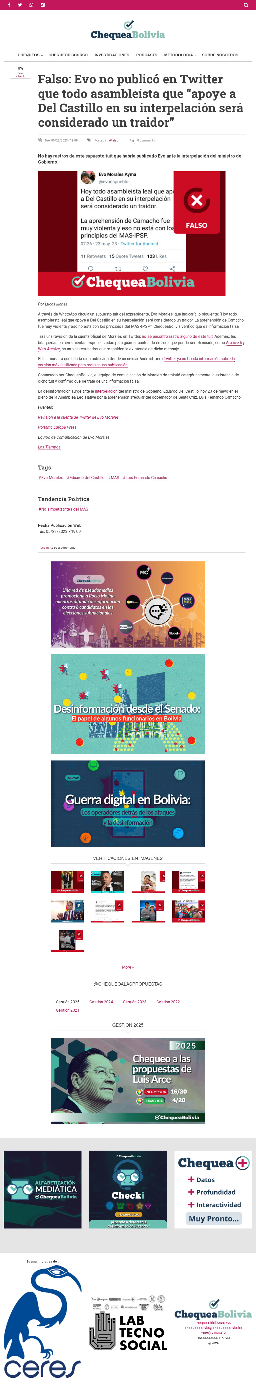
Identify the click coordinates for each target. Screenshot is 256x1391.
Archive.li (234, 342)
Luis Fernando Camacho (146, 477)
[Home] (128, 29)
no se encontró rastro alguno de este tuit (177, 336)
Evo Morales (52, 477)
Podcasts (146, 55)
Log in (44, 547)
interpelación (106, 391)
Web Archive (49, 349)
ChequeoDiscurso (68, 55)
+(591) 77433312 (213, 1333)
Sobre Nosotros (220, 55)
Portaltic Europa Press (57, 427)
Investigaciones (112, 55)
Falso (114, 140)
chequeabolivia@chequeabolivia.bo (213, 1328)
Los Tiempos (49, 447)
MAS (115, 477)
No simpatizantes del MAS (64, 509)
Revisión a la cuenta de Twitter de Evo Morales (78, 417)
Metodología (178, 55)
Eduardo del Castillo (87, 477)
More (126, 967)
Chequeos (29, 55)
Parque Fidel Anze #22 (213, 1323)
